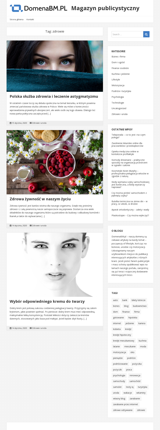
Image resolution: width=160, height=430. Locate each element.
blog (126, 305)
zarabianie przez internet (125, 404)
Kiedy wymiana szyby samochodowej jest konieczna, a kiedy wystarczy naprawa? (130, 184)
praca (129, 369)
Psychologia (118, 96)
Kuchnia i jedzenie (121, 73)
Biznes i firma (118, 56)
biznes (116, 305)
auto (115, 300)
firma (137, 311)
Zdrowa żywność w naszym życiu (40, 198)
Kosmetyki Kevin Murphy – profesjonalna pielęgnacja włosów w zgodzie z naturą (130, 173)
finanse (126, 311)
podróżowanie (120, 363)
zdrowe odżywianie (122, 410)
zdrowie (141, 410)
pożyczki (117, 369)
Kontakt (30, 19)
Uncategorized (119, 108)
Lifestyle (116, 79)
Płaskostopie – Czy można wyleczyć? (130, 215)
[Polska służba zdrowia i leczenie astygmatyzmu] (55, 66)
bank (124, 300)
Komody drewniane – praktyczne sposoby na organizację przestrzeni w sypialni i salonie (129, 162)
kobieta (117, 329)
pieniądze (118, 358)
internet (117, 323)
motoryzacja (119, 352)
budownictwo (140, 305)
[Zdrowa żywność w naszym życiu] (55, 162)
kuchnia (142, 340)
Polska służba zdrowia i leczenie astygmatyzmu (54, 96)
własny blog (119, 398)
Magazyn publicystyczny (105, 8)
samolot (117, 386)
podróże (131, 358)
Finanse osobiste (120, 68)
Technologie (118, 102)
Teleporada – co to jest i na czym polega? (128, 136)
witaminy (140, 392)
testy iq (129, 386)
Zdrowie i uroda (39, 123)
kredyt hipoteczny (122, 334)
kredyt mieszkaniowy (123, 340)
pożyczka (137, 363)
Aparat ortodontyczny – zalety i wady (130, 209)
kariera (141, 323)
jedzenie (129, 323)
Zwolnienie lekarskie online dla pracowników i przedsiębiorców (127, 144)
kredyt (128, 329)
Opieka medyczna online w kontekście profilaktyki (125, 153)
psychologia (119, 375)
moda (143, 346)
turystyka (142, 386)
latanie (116, 346)
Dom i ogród (118, 62)
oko (132, 352)
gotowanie (118, 317)
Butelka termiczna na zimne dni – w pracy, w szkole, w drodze (130, 202)
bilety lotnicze (138, 300)
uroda (116, 392)
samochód (135, 381)
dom (115, 311)
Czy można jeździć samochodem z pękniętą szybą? (129, 194)
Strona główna (16, 19)
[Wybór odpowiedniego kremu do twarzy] (55, 265)
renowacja (135, 375)
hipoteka (132, 317)
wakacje (128, 392)
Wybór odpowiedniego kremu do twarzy (47, 301)
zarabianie (135, 398)
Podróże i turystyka (121, 91)
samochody (119, 381)
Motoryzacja (118, 85)
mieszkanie (130, 346)
